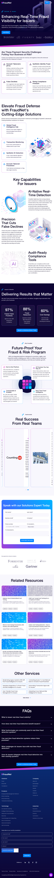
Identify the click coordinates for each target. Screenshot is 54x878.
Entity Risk (4, 783)
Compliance (4, 786)
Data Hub (4, 816)
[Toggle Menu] (51, 3)
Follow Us (35, 793)
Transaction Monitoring (7, 801)
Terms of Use (5, 871)
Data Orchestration (6, 820)
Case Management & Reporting (9, 818)
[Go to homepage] (6, 3)
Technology (5, 806)
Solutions (4, 778)
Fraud (3, 781)
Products (4, 791)
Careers (34, 790)
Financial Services (37, 811)
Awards (34, 788)
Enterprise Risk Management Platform (10, 794)
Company (36, 778)
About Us (35, 781)
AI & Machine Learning (7, 808)
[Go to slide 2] (28, 490)
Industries (36, 806)
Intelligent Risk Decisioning (8, 811)
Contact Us (35, 795)
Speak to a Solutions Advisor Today (27, 330)
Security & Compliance (22, 871)
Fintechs (35, 813)
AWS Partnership (5, 825)
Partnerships (35, 783)
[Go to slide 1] (26, 490)
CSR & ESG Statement (34, 871)
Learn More (6, 32)
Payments (35, 808)
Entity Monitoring (5, 798)
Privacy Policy (12, 871)
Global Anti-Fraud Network (8, 813)
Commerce (35, 816)
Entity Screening (5, 796)
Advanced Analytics (6, 823)
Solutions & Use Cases (38, 818)
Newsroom (35, 786)
